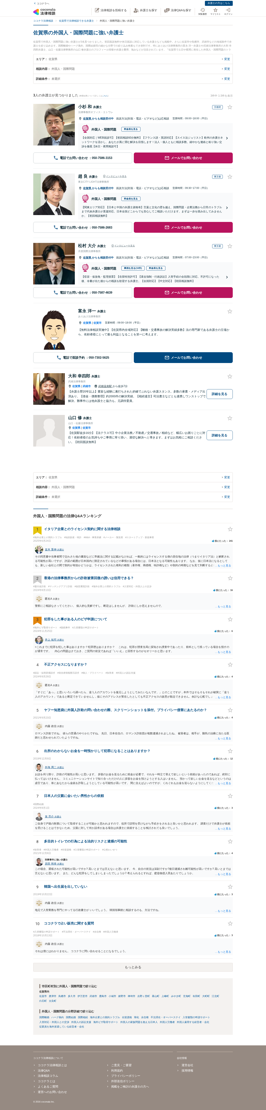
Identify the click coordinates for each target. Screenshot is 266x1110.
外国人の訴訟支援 (81, 1022)
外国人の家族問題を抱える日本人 (139, 1022)
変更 (227, 59)
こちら (105, 96)
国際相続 (83, 1017)
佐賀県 (87, 118)
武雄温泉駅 (105, 386)
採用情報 (187, 1070)
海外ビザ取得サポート (105, 1022)
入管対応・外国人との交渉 (54, 1022)
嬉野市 (122, 996)
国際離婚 (44, 1017)
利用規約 (117, 1070)
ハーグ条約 (57, 1017)
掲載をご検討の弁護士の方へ (130, 1086)
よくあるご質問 (48, 1086)
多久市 (71, 996)
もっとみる (133, 967)
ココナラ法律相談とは (52, 1065)
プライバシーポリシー (125, 1075)
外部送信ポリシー (122, 1081)
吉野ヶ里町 (143, 996)
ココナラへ (43, 3)
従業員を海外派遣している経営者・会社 (61, 1026)
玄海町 (187, 996)
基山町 (155, 996)
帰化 (136, 1017)
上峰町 (165, 996)
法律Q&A (44, 1070)
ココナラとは (46, 1081)
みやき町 (176, 996)
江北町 (215, 996)
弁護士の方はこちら (219, 3)
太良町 (52, 1000)
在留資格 (127, 1017)
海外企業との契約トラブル (105, 1017)
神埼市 (131, 996)
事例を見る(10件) (133, 268)
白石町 (43, 1000)
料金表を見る (131, 129)
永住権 (145, 1017)
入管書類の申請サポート (196, 1017)
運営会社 (187, 1065)
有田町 (196, 996)
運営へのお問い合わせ (52, 1092)
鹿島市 (103, 996)
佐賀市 (98, 322)
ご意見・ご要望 (121, 1065)
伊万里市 (82, 996)
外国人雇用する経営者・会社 (193, 1022)
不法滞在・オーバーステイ (166, 1017)
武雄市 (87, 386)
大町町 (206, 996)
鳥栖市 (62, 996)
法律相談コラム (48, 1075)
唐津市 (52, 996)
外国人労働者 (167, 1022)
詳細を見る (219, 394)
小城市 (112, 996)
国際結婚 (71, 1017)
